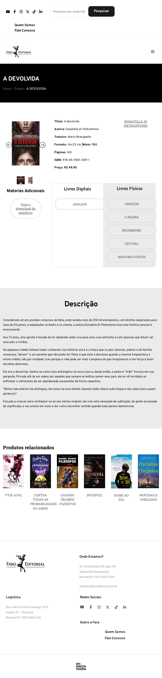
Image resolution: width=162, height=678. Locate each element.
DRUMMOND (131, 230)
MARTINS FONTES (132, 257)
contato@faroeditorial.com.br (98, 586)
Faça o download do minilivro (26, 208)
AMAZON (80, 204)
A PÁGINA (131, 217)
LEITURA (131, 243)
